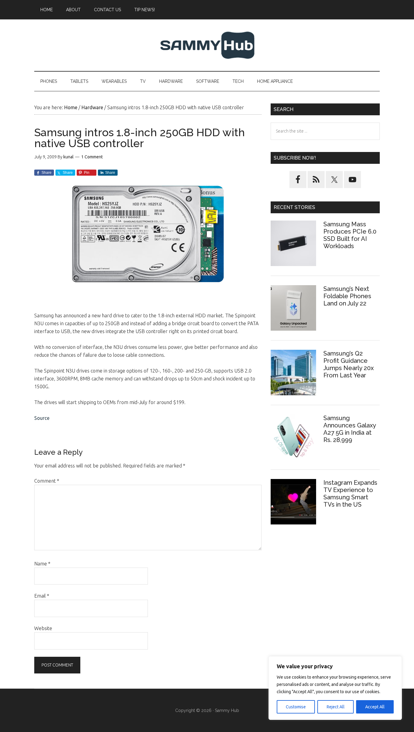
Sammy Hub (207, 45)
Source (41, 418)
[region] (335, 688)
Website (43, 628)
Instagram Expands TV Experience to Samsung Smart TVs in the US (350, 493)
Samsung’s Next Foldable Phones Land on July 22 (347, 296)
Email (41, 596)
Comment (46, 481)
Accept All (375, 706)
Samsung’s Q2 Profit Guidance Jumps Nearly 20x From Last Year (348, 364)
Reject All (336, 706)
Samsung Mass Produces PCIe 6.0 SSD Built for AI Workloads (349, 235)
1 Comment (92, 156)
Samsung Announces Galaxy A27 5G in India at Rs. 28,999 (349, 429)
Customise (296, 706)
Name (42, 563)
